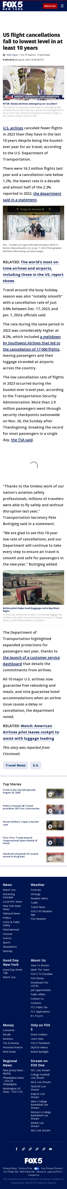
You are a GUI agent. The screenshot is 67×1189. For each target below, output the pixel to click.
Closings (35, 894)
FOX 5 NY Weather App (41, 913)
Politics (7, 917)
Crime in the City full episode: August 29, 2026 (19, 791)
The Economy (11, 1043)
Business (8, 1038)
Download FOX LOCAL (39, 984)
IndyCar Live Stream (38, 1095)
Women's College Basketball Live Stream (41, 1115)
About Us (38, 960)
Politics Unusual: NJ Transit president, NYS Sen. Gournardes (21, 807)
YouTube (37, 1149)
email (50, 1149)
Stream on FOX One (39, 1063)
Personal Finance (13, 1047)
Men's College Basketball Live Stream (39, 1105)
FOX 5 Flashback (40, 1043)
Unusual (7, 934)
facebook (16, 1149)
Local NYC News (12, 901)
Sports (6, 942)
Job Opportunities (41, 990)
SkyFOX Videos (39, 1047)
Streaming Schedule (9, 895)
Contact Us (37, 998)
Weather (38, 885)
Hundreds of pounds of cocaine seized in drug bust (20, 855)
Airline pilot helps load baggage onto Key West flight (31, 609)
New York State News (12, 907)
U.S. (36, 765)
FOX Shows (37, 978)
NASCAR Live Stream (38, 1088)
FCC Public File (39, 1007)
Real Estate (9, 1051)
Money (8, 1025)
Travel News (44, 54)
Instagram (23, 1149)
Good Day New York (11, 962)
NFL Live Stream (40, 1070)
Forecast (36, 889)
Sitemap (7, 951)
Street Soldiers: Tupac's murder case (21, 823)
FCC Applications (40, 1011)
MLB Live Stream (41, 1082)
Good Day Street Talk (12, 971)
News (7, 885)
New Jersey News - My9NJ (14, 1072)
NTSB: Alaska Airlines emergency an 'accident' (30, 103)
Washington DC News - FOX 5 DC (13, 1090)
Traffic (34, 902)
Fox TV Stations (28, 54)
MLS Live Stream (40, 1130)
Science (7, 938)
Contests (36, 1003)
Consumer (9, 1030)
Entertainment (11, 929)
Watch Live (50, 6)
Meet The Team (40, 969)
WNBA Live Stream (37, 1124)
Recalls (7, 1034)
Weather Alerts (39, 898)
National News (11, 913)
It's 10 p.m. (37, 1016)
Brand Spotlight (40, 1051)
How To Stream (40, 965)
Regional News (10, 1063)
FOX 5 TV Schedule (42, 974)
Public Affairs (38, 994)
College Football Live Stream (40, 1076)
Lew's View (37, 1038)
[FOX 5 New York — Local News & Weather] (13, 5)
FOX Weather (38, 918)
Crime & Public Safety (11, 923)
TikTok (30, 1149)
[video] (55, 794)
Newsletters (10, 946)
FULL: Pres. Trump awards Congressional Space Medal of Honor (20, 840)
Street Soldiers (39, 1034)
